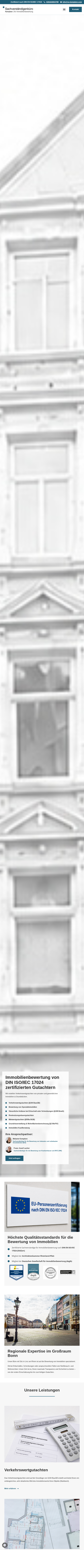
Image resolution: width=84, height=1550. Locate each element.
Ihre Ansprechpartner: (19, 1134)
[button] (64, 9)
